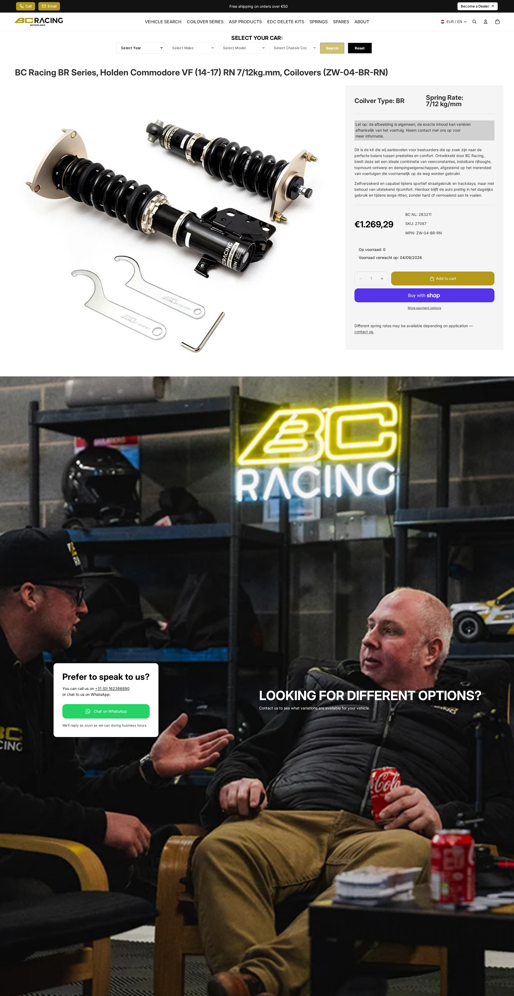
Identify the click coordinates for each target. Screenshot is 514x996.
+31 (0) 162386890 (112, 688)
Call (28, 6)
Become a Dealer (475, 6)
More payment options (424, 308)
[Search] (474, 22)
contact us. (364, 332)
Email (52, 6)
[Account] (486, 22)
